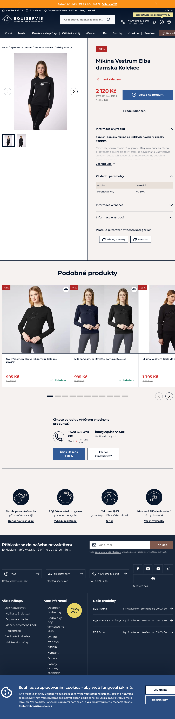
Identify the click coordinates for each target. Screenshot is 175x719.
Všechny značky (154, 520)
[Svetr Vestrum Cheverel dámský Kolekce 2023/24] (36, 319)
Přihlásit (161, 545)
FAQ (13, 573)
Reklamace (13, 630)
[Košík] (169, 22)
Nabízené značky (17, 642)
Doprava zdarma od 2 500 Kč (63, 10)
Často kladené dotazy (69, 453)
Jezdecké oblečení (44, 47)
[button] (19, 4)
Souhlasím (160, 689)
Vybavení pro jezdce (21, 47)
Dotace (52, 658)
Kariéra (52, 646)
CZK (167, 10)
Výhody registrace (65, 520)
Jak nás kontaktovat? (103, 454)
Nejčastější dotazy (17, 613)
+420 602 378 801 (108, 573)
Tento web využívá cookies (35, 706)
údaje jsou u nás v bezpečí (108, 552)
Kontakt (92, 10)
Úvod (5, 47)
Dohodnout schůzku (21, 520)
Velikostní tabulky (17, 636)
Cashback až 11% (14, 10)
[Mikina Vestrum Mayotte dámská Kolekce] (104, 319)
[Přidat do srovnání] (66, 289)
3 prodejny (35, 10)
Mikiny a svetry (64, 47)
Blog (82, 10)
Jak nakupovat (15, 607)
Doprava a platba (16, 619)
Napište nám (62, 573)
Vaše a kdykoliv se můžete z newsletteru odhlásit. (128, 552)
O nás (109, 520)
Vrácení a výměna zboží (21, 625)
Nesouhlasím (160, 699)
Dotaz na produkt (151, 94)
